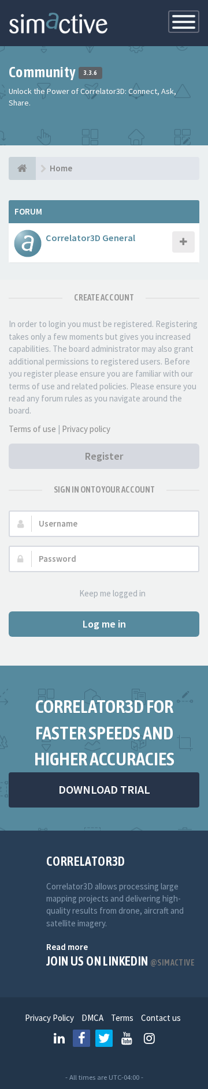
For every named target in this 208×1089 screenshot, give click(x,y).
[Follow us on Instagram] (149, 1038)
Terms (122, 1017)
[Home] (22, 168)
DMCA (92, 1017)
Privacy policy (86, 428)
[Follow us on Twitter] (104, 1038)
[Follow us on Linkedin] (59, 1038)
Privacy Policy (49, 1017)
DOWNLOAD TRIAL (104, 789)
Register (104, 456)
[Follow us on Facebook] (81, 1038)
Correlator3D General (90, 237)
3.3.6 (90, 73)
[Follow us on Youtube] (126, 1038)
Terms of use (32, 428)
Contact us (161, 1017)
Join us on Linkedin (120, 960)
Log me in (104, 623)
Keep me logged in (112, 593)
